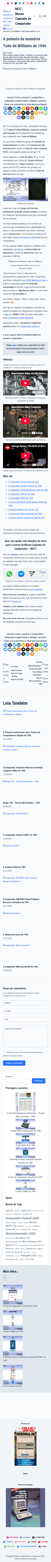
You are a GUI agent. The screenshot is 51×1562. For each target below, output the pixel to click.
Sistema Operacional (14, 1252)
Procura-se (16, 601)
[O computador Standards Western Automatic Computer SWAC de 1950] (22, 754)
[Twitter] (14, 108)
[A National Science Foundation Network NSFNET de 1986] (25, 1345)
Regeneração (19, 59)
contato (14, 554)
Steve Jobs (26, 1252)
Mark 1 (42, 57)
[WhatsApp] (35, 3)
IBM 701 (5, 57)
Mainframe (35, 1229)
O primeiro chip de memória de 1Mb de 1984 (26, 518)
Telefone (34, 1252)
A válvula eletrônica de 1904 (15, 934)
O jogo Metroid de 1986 (25, 1145)
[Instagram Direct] (32, 574)
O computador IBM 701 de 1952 (21, 494)
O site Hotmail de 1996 (12, 1386)
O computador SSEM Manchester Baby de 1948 (28, 490)
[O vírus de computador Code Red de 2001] (25, 1294)
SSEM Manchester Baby (36, 280)
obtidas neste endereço (30, 326)
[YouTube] (31, 3)
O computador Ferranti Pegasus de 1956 (25, 486)
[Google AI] (28, 113)
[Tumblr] (37, 108)
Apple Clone (17, 1210)
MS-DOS (10, 1249)
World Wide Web (12, 1259)
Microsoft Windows (37, 1245)
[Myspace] (32, 113)
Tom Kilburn (35, 59)
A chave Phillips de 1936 (25, 1191)
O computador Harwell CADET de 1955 (20, 835)
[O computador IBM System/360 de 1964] (22, 953)
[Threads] (23, 117)
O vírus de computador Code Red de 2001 (25, 1177)
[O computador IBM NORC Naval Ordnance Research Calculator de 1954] (22, 886)
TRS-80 (9, 1256)
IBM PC (11, 1226)
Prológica (39, 1248)
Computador (27, 1214)
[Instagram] (8, 3)
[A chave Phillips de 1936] (25, 1320)
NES (23, 1248)
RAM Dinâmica (8, 59)
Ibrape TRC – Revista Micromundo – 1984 (21, 803)
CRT (6, 55)
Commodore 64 (17, 1214)
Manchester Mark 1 (31, 57)
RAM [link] (33, 237)
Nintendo (31, 1248)
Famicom (13, 1222)
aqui (14, 345)
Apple (9, 1211)
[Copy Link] (23, 108)
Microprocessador (13, 1242)
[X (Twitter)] (16, 3)
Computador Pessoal (22, 1218)
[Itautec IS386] (26, 1446)
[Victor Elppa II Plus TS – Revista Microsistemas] (25, 1507)
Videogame (28, 1255)
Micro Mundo (22, 1238)
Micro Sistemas (32, 1241)
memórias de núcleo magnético (20, 318)
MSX (17, 1248)
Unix (16, 1256)
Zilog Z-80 (29, 1259)
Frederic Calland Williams (36, 55)
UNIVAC (33, 61)
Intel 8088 (36, 1226)
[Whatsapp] (41, 108)
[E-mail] (43, 3)
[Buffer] (23, 113)
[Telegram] (5, 113)
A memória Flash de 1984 (14, 867)
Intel (21, 1226)
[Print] (19, 113)
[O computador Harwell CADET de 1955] (22, 821)
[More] (32, 117)
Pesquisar (9, 1076)
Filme (20, 1222)
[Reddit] (32, 108)
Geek (26, 1222)
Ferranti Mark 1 (19, 55)
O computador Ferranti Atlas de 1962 (23, 482)
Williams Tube (21, 63)
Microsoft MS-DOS (24, 1245)
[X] (10, 108)
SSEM (27, 59)
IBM (32, 1222)
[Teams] (10, 113)
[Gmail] (41, 113)
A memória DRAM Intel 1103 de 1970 (23, 509)
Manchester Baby (16, 57)
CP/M (8, 1222)
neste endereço (35, 589)
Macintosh (26, 1229)
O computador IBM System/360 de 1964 (20, 967)
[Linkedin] (19, 108)
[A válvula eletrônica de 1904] (22, 921)
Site (6, 1019)
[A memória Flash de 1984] (22, 854)
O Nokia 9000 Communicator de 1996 (25, 1131)
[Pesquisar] (34, 16)
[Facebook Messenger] (39, 3)
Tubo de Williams (23, 61)
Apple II (27, 1210)
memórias (27, 237)
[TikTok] (24, 3)
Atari (35, 1210)
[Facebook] (12, 3)
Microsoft (12, 1245)
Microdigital (10, 1238)
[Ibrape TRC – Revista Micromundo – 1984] (22, 789)
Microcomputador (21, 1233)
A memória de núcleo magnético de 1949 (25, 513)
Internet (10, 1229)
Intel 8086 (28, 1226)
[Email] (14, 113)
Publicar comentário (14, 1063)
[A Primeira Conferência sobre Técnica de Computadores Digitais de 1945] (22, 719)
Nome (8, 1003)
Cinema (9, 1214)
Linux (18, 1229)
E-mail (8, 1011)
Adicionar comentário (14, 1029)
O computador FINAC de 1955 (20, 498)
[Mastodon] (19, 117)
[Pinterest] (28, 3)
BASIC (41, 1210)
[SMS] (45, 113)
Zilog (21, 1259)
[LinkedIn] (20, 3)
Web (40, 1256)
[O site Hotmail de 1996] (25, 1374)
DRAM (10, 55)
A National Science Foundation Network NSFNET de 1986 (24, 1359)
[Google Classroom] (37, 113)
